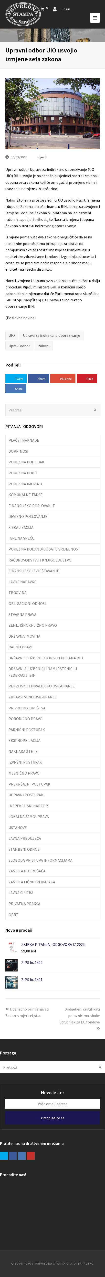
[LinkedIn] (22, 1156)
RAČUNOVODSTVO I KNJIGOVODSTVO (40, 560)
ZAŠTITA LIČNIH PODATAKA (32, 881)
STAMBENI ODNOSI (25, 849)
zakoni (43, 345)
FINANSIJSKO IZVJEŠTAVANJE (34, 570)
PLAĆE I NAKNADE (24, 440)
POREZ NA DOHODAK (26, 462)
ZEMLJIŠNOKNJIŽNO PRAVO (33, 625)
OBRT (14, 914)
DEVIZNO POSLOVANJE (28, 516)
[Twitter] (4, 1156)
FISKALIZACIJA (21, 527)
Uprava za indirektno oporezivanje (51, 335)
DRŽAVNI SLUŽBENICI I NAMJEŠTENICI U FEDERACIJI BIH (43, 671)
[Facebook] (13, 1156)
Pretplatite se (52, 1117)
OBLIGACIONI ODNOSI (27, 603)
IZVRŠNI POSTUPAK (25, 762)
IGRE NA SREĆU (21, 538)
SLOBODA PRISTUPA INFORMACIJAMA (41, 860)
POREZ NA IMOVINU (25, 483)
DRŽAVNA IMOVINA (24, 636)
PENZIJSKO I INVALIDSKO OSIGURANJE (42, 686)
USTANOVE (18, 827)
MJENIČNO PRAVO (24, 773)
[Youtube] (31, 1156)
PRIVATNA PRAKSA (24, 903)
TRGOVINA (18, 592)
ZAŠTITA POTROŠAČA (27, 870)
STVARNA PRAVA (22, 614)
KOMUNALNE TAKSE (25, 494)
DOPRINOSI (18, 451)
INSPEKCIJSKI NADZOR (28, 805)
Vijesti (42, 157)
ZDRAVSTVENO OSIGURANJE (33, 697)
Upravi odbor (19, 345)
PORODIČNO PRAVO (25, 718)
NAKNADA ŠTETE (23, 751)
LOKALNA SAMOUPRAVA (29, 816)
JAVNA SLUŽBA (21, 892)
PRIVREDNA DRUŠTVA (27, 707)
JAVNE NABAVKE (22, 581)
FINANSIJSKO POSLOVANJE (32, 505)
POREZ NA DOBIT (23, 472)
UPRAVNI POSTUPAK (26, 794)
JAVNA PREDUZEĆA (25, 838)
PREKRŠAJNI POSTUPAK (29, 784)
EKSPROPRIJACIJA (25, 740)
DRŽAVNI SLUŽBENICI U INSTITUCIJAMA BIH (46, 657)
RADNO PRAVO (21, 646)
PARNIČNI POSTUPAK (27, 729)
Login (66, 9)
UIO (12, 335)
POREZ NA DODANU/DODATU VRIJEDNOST (44, 549)
